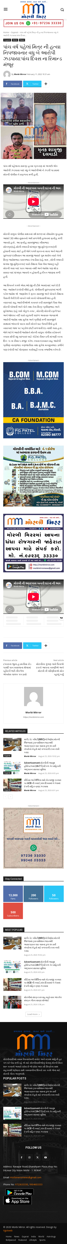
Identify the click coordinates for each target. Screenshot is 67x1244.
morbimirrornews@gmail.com (25, 1177)
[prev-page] (5, 797)
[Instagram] (29, 1157)
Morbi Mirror (20, 74)
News (22, 40)
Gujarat (14, 32)
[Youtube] (45, 1157)
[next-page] (10, 797)
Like (13, 887)
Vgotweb (8, 1230)
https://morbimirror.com (33, 717)
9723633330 (21, 1184)
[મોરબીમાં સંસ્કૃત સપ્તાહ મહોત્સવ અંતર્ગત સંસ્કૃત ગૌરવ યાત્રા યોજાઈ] (12, 1002)
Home (6, 32)
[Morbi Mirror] (7, 74)
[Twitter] (37, 1157)
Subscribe (13, 904)
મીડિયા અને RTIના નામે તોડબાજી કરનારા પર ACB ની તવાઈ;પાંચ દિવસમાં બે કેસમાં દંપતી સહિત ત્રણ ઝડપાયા (42, 783)
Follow (33, 887)
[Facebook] (21, 1157)
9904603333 (35, 1184)
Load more (32, 1014)
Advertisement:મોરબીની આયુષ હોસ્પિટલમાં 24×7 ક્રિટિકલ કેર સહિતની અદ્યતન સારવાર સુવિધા (42, 766)
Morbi (15, 40)
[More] (45, 84)
